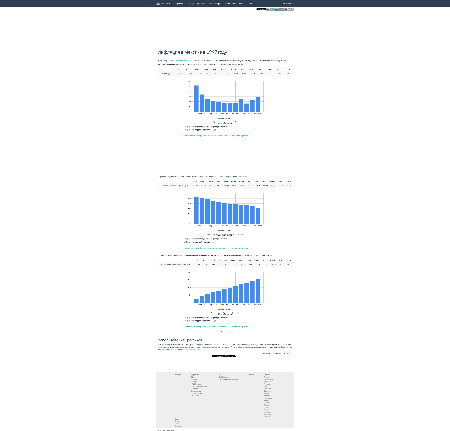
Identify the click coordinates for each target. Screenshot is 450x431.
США (266, 407)
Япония (267, 417)
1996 (217, 332)
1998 (228, 332)
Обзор (193, 377)
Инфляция (179, 3)
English (271, 9)
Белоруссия (268, 379)
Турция (266, 410)
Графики (200, 3)
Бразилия (267, 382)
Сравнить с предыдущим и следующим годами (206, 126)
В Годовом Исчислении (200, 386)
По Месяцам (196, 384)
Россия (266, 405)
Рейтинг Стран (230, 3)
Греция (266, 386)
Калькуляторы (215, 3)
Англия (266, 377)
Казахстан (268, 398)
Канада (267, 400)
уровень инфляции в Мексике (179, 61)
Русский (280, 9)
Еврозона (267, 389)
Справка (250, 3)
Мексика (288, 3)
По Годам (195, 389)
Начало (178, 375)
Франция (267, 414)
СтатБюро (165, 3)
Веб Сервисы (224, 377)
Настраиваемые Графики (228, 379)
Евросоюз (267, 391)
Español (290, 9)
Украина (267, 412)
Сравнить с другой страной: (198, 130)
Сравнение (195, 396)
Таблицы (190, 3)
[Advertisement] (225, 27)
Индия (266, 393)
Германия (268, 384)
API (240, 3)
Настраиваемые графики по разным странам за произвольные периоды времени (216, 136)
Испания (267, 396)
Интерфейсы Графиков (192, 349)
